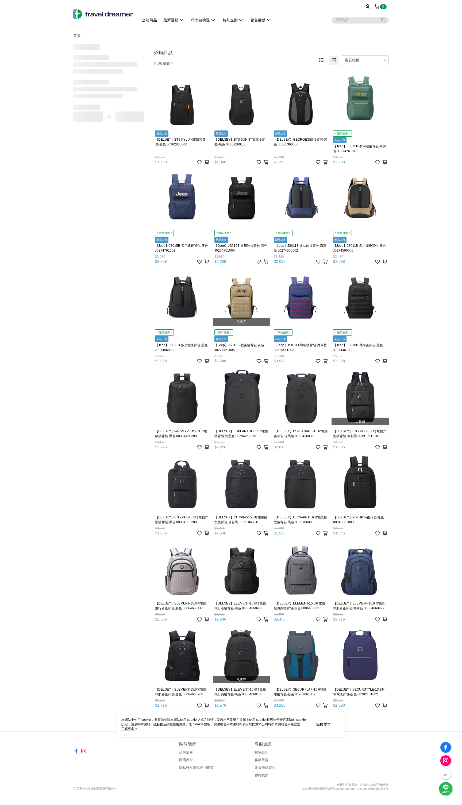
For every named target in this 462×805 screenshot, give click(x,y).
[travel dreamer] (103, 14)
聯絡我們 (261, 775)
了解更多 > (129, 729)
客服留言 (261, 760)
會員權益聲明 (265, 767)
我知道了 (323, 724)
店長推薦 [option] (352, 60)
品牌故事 (186, 752)
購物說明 (261, 752)
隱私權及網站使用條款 (196, 767)
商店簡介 (186, 760)
